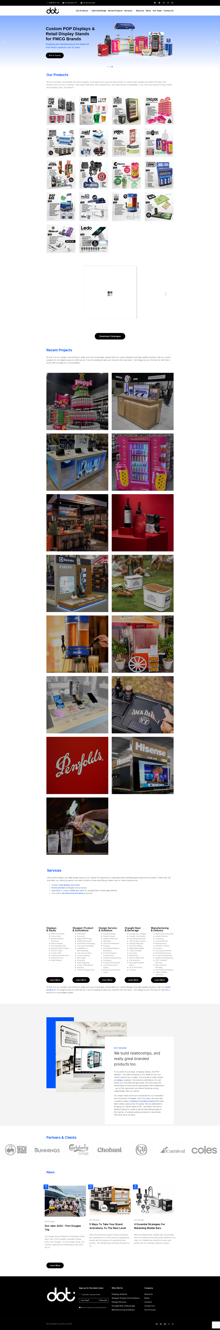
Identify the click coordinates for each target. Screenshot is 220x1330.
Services (128, 11)
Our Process (150, 1310)
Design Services (119, 1302)
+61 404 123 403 (88, 3)
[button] (3, 42)
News (148, 11)
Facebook (155, 3)
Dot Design (50, 1221)
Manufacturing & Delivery (123, 1310)
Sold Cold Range (99, 11)
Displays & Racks (119, 1294)
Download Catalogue (110, 336)
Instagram (168, 3)
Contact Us (169, 11)
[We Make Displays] (52, 10)
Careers (148, 1302)
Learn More (55, 980)
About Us (140, 11)
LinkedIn (172, 3)
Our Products (82, 11)
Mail (164, 3)
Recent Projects (115, 11)
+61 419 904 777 (70, 3)
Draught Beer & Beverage (123, 1306)
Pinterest (159, 3)
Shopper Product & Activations (126, 1298)
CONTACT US (54, 3)
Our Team (157, 11)
